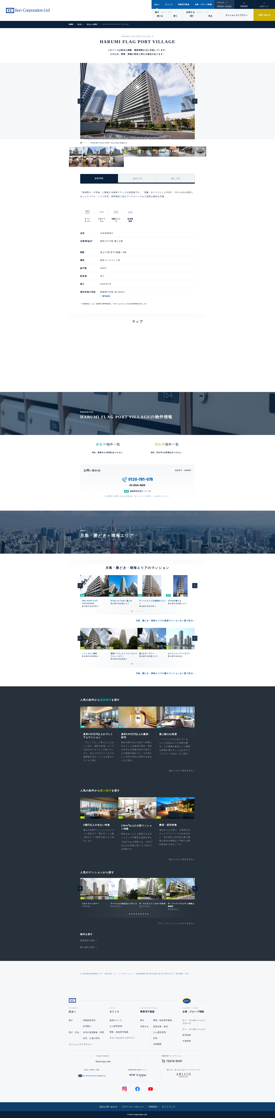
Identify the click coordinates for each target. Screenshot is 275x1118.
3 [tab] (136, 611)
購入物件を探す (88, 947)
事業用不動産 (183, 4)
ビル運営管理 (116, 1026)
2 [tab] (129, 913)
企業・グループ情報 (203, 4)
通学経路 (106, 296)
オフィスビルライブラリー (122, 1038)
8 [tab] (143, 913)
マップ (147, 491)
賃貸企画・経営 (160, 1026)
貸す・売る (74, 1032)
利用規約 (153, 1107)
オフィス (169, 4)
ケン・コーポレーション (194, 1029)
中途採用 (186, 1041)
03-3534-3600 (137, 485)
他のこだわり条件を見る (181, 770)
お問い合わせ (264, 15)
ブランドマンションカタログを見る (175, 923)
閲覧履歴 (244, 6)
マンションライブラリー (237, 15)
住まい (157, 4)
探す (157, 12)
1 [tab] (131, 611)
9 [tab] (145, 913)
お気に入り (264, 6)
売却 (155, 1038)
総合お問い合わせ (108, 1107)
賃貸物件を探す (88, 940)
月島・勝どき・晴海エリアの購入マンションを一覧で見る (164, 673)
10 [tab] (147, 913)
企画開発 (157, 1044)
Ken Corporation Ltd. (28, 10)
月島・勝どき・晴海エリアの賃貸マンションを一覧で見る (164, 620)
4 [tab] (138, 611)
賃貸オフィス (116, 1020)
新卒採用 (186, 1035)
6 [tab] (143, 611)
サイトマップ (168, 1107)
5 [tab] (136, 913)
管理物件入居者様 (224, 6)
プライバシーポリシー (133, 1107)
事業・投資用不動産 (119, 1032)
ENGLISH (220, 3)
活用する (190, 12)
